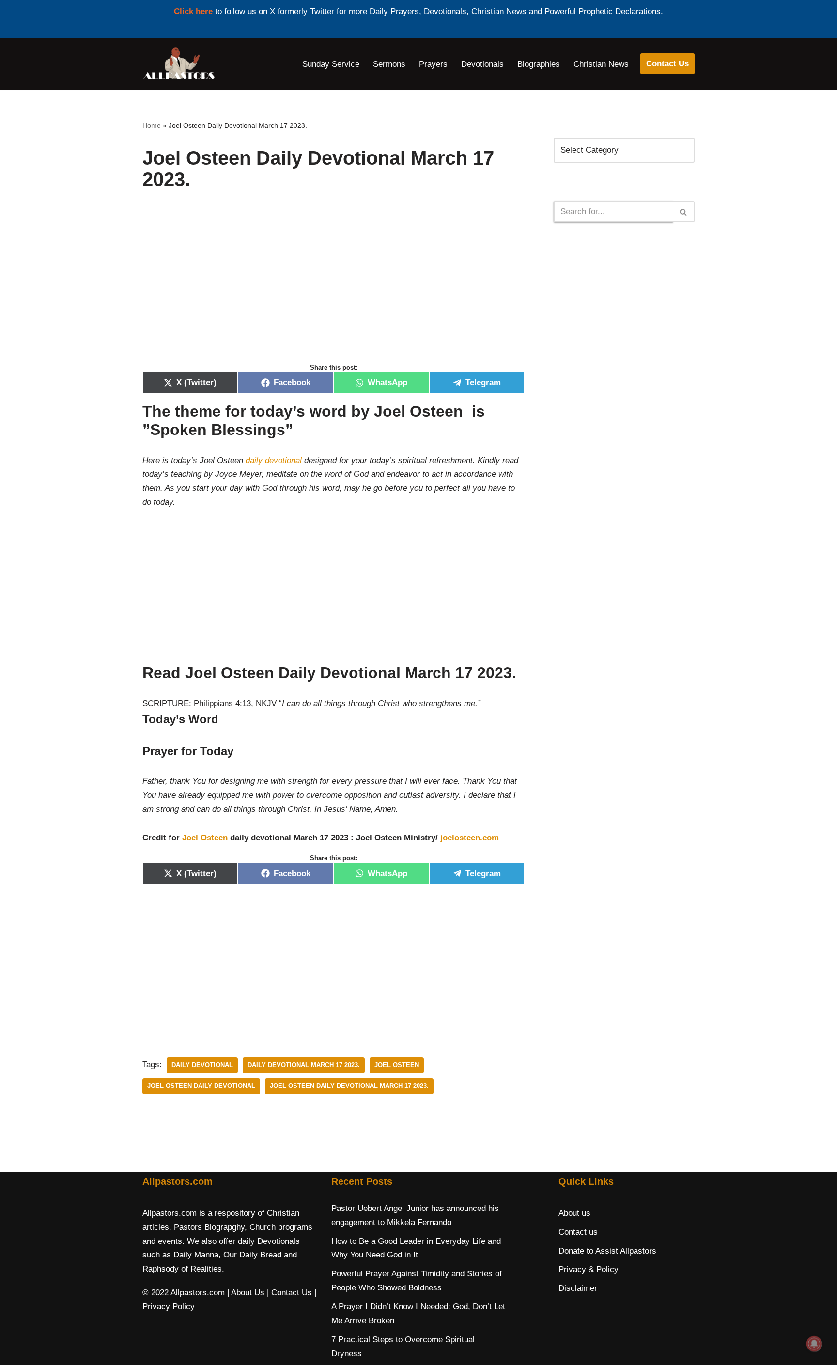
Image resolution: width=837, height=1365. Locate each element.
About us (574, 1213)
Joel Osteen (205, 837)
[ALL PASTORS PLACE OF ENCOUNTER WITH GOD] (178, 64)
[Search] (684, 211)
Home (151, 125)
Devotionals (482, 64)
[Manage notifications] (814, 1343)
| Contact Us (289, 1292)
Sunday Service (330, 64)
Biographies (538, 64)
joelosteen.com (469, 837)
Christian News (601, 64)
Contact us (578, 1232)
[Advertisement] (333, 287)
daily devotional (274, 460)
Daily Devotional (202, 1065)
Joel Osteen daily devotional (201, 1085)
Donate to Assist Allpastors (607, 1251)
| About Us (245, 1292)
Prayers (433, 64)
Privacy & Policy (588, 1269)
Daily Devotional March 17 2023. (304, 1065)
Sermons (389, 64)
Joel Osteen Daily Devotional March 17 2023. (349, 1085)
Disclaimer (577, 1288)
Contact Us (667, 63)
